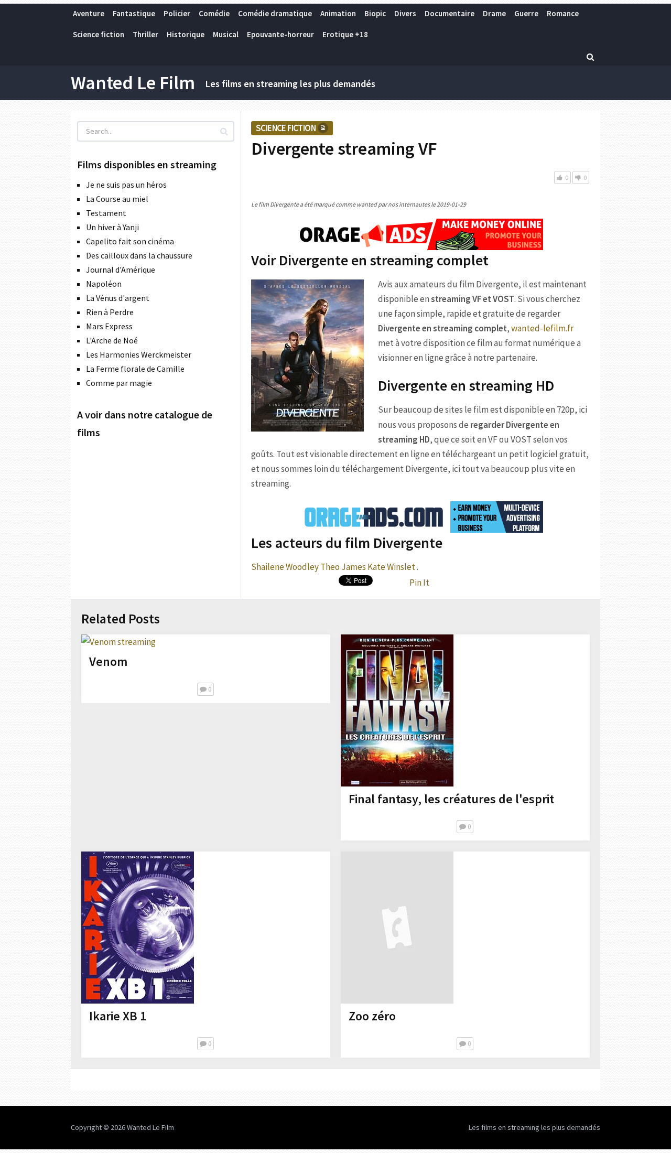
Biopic (375, 13)
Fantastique (134, 13)
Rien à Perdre (110, 312)
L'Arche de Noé (112, 340)
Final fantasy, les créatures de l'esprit (451, 799)
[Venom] (118, 641)
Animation (338, 13)
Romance (563, 13)
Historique (185, 34)
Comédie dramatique (275, 13)
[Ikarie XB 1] (137, 928)
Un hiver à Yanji (112, 227)
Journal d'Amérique (120, 269)
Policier (177, 13)
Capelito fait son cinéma (130, 241)
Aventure (88, 13)
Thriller (145, 34)
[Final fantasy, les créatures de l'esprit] (397, 710)
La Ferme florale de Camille (135, 368)
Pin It (419, 582)
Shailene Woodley (285, 567)
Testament (106, 213)
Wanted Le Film (133, 82)
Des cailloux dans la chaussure (139, 255)
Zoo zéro (372, 1016)
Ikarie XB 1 (117, 1016)
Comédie (214, 13)
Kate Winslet (391, 567)
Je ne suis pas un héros (126, 184)
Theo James (343, 567)
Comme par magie (119, 383)
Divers (405, 13)
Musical (226, 34)
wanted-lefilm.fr (542, 328)
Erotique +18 (345, 34)
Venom (108, 661)
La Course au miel (117, 198)
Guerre (526, 13)
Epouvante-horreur (280, 34)
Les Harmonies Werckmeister (138, 354)
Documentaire (449, 13)
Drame (494, 13)
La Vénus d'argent (117, 298)
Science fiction (98, 34)
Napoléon (104, 283)
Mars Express (109, 326)
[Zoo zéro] (397, 928)
